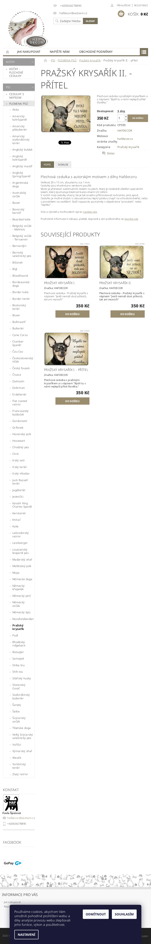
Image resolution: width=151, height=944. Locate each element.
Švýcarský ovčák (19, 719)
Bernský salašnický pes (21, 254)
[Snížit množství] (126, 120)
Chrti (15, 454)
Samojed (18, 658)
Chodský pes (20, 447)
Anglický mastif (22, 166)
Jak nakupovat (28, 52)
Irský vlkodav (20, 473)
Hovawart (18, 440)
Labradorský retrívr (20, 534)
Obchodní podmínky (95, 52)
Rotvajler (18, 652)
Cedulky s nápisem (16, 95)
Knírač (16, 520)
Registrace (141, 5)
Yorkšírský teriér (19, 766)
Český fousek (21, 368)
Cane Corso (20, 335)
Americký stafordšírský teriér (20, 139)
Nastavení (26, 934)
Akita (15, 109)
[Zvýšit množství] (126, 116)
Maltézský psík (21, 566)
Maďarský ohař (22, 559)
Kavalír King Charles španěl (22, 505)
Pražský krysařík (18, 627)
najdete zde (90, 212)
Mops (15, 572)
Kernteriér (19, 513)
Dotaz (111, 153)
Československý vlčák (22, 359)
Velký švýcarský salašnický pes (22, 736)
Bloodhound (20, 275)
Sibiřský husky (21, 678)
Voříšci (16, 744)
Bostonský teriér (19, 307)
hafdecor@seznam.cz (21, 818)
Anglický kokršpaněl (19, 158)
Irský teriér (19, 467)
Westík (16, 758)
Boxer (16, 315)
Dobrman (18, 388)
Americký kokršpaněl (19, 118)
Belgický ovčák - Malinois (21, 227)
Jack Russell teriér (20, 481)
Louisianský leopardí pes (20, 551)
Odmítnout (96, 914)
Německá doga (22, 579)
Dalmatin (18, 381)
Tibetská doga (21, 728)
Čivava (16, 374)
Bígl (14, 269)
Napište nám (60, 52)
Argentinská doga (20, 184)
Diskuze (63, 164)
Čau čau (17, 351)
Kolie (15, 526)
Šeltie (16, 711)
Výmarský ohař (22, 751)
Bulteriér (18, 328)
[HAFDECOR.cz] (27, 28)
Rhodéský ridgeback (18, 643)
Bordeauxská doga (21, 283)
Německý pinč (21, 596)
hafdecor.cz (125, 139)
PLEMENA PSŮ (18, 103)
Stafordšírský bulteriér (21, 696)
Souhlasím (124, 914)
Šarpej (16, 705)
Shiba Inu (18, 665)
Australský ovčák (19, 194)
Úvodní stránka (7, 51)
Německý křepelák (18, 587)
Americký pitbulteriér (19, 128)
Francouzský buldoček (20, 412)
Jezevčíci (17, 496)
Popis (47, 164)
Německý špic (21, 612)
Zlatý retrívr (20, 774)
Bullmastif (18, 322)
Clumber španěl (18, 343)
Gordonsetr (20, 421)
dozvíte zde (131, 219)
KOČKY (10, 62)
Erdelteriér (19, 394)
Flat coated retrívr (19, 402)
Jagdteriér (19, 490)
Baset (16, 202)
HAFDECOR (124, 130)
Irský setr (18, 460)
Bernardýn (19, 246)
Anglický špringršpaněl (21, 174)
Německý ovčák (18, 604)
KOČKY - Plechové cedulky (16, 72)
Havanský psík (21, 434)
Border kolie (20, 292)
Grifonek (18, 427)
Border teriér (21, 299)
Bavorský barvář (18, 211)
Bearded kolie (21, 219)
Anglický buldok (22, 149)
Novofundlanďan (23, 619)
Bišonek (17, 262)
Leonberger (20, 543)
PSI (8, 87)
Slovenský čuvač (18, 686)
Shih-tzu (17, 671)
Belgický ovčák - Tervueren (21, 237)
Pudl (15, 635)
